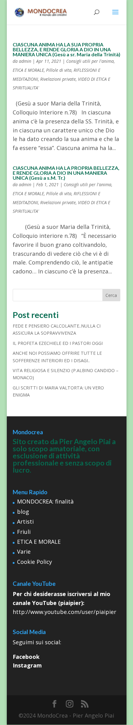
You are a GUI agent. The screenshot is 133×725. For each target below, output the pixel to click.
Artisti (25, 521)
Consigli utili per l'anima (90, 61)
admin (25, 61)
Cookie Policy (34, 561)
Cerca (111, 295)
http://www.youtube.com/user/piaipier (64, 612)
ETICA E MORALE (28, 70)
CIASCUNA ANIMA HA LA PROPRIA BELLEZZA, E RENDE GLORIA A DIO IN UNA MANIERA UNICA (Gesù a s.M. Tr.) (66, 173)
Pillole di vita (58, 70)
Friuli (24, 531)
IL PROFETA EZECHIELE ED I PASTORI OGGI (58, 343)
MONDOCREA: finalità (45, 501)
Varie (24, 551)
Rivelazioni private (58, 79)
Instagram (27, 665)
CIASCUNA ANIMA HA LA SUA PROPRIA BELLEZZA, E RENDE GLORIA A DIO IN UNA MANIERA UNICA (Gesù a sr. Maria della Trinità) (66, 49)
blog (23, 511)
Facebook (26, 656)
